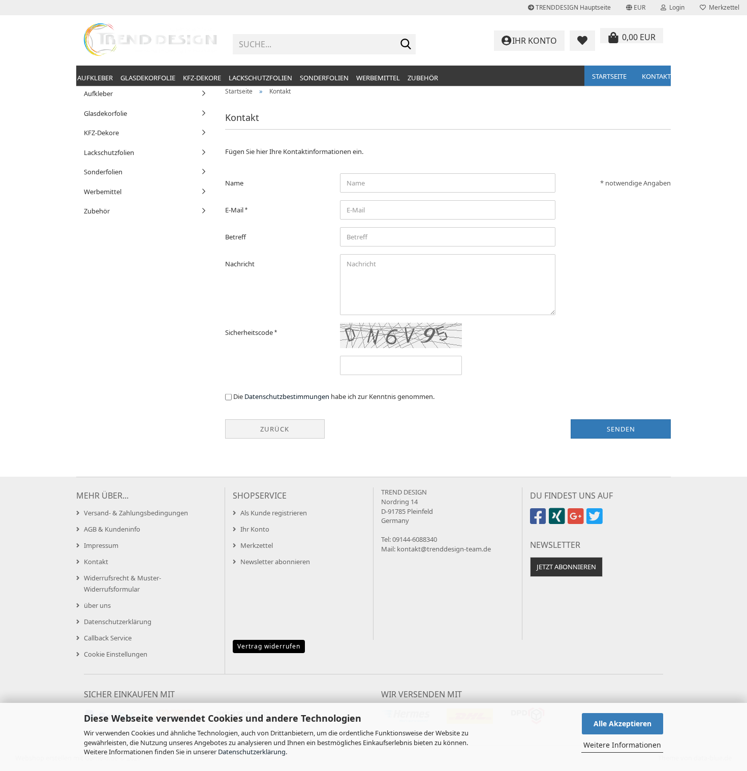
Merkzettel (722, 7)
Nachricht (240, 263)
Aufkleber (95, 77)
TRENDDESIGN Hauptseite (572, 7)
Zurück (274, 429)
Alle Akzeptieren (622, 723)
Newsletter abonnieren (275, 561)
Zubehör (423, 77)
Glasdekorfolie (147, 77)
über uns (97, 605)
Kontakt (656, 76)
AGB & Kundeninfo (112, 529)
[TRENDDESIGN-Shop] (150, 40)
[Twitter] (595, 520)
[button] (635, 7)
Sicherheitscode (249, 332)
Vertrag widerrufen (268, 646)
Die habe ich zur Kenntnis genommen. (333, 396)
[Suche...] (406, 45)
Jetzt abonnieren (566, 566)
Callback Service (108, 637)
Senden (621, 429)
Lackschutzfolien (260, 77)
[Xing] (558, 520)
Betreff (235, 236)
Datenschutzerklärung (252, 751)
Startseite (609, 76)
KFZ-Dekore (202, 77)
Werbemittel (378, 77)
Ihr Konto (254, 529)
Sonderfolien (324, 77)
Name (234, 183)
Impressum (101, 545)
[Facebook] (539, 520)
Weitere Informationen (622, 745)
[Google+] (577, 520)
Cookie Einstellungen (115, 654)
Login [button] (675, 7)
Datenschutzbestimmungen (286, 396)
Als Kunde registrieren (273, 512)
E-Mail (235, 209)
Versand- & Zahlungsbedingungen (136, 512)
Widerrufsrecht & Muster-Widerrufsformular (122, 583)
